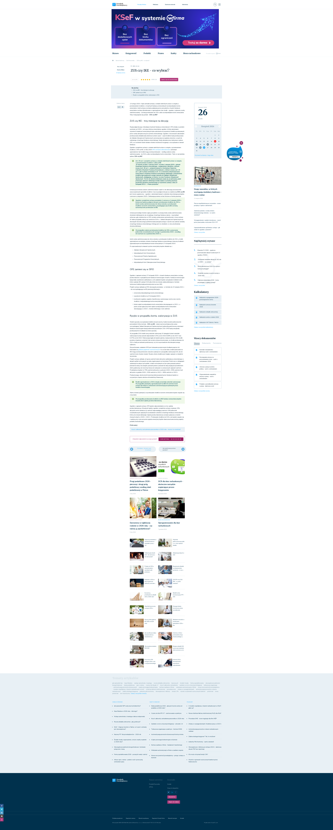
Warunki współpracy (144, 818)
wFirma (151, 787)
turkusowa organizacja (210, 685)
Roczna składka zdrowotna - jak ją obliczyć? (127, 722)
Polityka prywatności (117, 818)
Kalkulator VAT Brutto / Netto (208, 322)
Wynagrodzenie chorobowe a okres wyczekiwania (178, 608)
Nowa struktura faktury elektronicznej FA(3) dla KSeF (205, 713)
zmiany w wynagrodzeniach (186, 689)
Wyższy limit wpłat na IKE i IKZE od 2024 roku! (150, 621)
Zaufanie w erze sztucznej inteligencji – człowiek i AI (167, 724)
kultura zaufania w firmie (166, 687)
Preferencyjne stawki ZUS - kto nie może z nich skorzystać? (150, 555)
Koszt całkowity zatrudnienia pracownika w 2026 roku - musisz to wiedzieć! (156, 429)
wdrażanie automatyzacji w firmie (186, 687)
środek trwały (184, 683)
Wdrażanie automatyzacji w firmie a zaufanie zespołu (167, 750)
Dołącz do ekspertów (172, 788)
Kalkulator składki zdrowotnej (208, 312)
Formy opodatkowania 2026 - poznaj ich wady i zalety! (130, 754)
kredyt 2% (175, 691)
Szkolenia (185, 4)
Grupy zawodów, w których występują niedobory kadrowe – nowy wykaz (207, 192)
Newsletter (172, 797)
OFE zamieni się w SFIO (139, 92)
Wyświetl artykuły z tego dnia (204, 155)
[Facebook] (1, 805)
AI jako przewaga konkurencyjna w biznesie (164, 740)
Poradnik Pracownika (154, 784)
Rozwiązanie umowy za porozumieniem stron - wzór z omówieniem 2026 (208, 359)
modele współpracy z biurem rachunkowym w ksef (129, 689)
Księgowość (131, 53)
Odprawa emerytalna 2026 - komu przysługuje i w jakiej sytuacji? (208, 281)
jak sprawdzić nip (117, 683)
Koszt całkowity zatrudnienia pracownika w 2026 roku (167, 719)
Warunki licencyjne (172, 818)
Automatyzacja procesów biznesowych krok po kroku (167, 734)
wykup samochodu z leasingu (143, 683)
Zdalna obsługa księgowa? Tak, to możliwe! (202, 736)
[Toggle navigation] (219, 4)
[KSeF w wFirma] (165, 19)
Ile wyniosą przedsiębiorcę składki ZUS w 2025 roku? (150, 595)
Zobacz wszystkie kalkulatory (203, 327)
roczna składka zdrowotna (162, 683)
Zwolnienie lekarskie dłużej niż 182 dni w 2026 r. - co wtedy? (209, 261)
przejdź (234, 157)
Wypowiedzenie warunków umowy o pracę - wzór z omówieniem (207, 376)
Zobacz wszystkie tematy (139, 693)
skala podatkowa (129, 685)
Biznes (115, 53)
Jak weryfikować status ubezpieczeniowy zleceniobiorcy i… (150, 635)
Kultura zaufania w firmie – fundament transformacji (166, 745)
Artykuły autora (120, 73)
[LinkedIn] (1, 812)
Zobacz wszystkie (199, 232)
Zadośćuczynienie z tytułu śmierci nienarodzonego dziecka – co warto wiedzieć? (204, 213)
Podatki (147, 53)
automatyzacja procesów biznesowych (125, 687)
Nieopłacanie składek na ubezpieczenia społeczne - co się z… (178, 568)
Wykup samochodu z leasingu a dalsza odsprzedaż (129, 716)
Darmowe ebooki (170, 4)
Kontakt (169, 784)
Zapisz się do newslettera (169, 80)
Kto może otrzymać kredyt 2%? (198, 754)
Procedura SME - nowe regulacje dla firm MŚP (203, 719)
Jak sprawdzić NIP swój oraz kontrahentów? (127, 706)
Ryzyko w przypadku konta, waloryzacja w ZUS (146, 95)
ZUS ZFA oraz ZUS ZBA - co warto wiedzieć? (177, 581)
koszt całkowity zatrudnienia (169, 685)
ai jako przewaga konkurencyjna (148, 687)
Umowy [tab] (197, 343)
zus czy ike (135, 79)
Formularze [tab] (217, 343)
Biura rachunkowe (192, 53)
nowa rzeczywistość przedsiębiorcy (208, 687)
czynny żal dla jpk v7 (152, 685)
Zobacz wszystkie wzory (202, 391)
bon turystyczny (125, 693)
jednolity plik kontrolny (147, 691)
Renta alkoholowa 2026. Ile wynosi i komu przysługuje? (209, 267)
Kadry (173, 53)
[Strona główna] (112, 60)
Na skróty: (135, 88)
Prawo (161, 53)
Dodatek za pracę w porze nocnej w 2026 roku (209, 274)
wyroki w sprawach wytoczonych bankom (192, 691)
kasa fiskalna (128, 683)
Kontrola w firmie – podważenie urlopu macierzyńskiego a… (178, 635)
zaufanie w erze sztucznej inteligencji (191, 685)
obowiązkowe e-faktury (163, 691)
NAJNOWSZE (197, 186)
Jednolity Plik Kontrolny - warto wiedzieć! (201, 742)
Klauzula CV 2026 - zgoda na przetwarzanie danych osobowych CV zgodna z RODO (208, 252)
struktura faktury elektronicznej (155, 689)
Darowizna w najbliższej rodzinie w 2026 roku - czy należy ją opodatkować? (141, 526)
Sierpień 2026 (207, 126)
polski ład (210, 691)
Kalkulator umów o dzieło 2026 (209, 317)
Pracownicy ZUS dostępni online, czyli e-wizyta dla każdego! (150, 661)
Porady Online (141, 4)
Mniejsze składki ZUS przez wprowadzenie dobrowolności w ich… (178, 648)
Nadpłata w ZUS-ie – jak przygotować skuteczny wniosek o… (150, 581)
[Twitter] (1, 809)
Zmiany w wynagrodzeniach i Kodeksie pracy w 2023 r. (205, 724)
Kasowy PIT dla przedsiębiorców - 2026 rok (127, 734)
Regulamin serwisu (130, 818)
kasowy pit (174, 683)
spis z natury (140, 685)
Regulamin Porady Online (158, 818)
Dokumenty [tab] (206, 343)
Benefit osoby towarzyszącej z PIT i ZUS (178, 595)
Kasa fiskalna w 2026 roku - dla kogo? (125, 711)
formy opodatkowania (197, 683)
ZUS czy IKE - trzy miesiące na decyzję (143, 90)
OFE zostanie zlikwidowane (161, 150)
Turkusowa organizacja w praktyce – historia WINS (166, 729)
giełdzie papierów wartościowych (149, 350)
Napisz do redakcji (174, 802)
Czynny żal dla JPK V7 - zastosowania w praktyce (166, 713)
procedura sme (171, 689)
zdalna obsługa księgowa (130, 691)
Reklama (155, 4)
